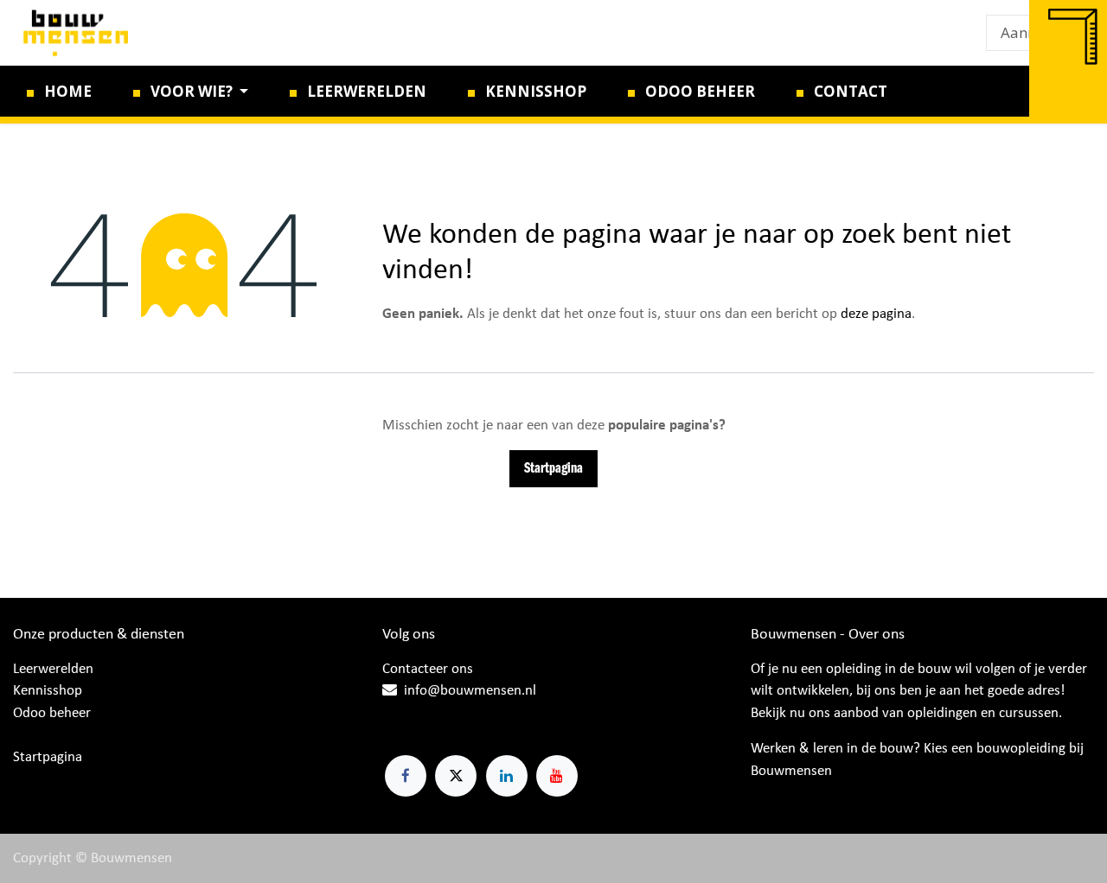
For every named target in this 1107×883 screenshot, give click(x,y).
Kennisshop (47, 690)
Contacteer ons (427, 669)
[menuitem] (59, 91)
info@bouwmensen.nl (470, 690)
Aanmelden (1040, 32)
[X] (456, 776)
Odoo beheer (52, 713)
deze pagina (876, 314)
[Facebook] (405, 776)
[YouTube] (557, 776)
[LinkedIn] (507, 776)
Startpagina (553, 468)
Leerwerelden (53, 669)
